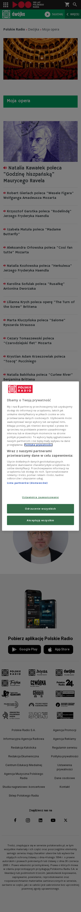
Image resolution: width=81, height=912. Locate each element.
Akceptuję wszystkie (40, 520)
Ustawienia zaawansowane (40, 497)
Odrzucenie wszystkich (40, 508)
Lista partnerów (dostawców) (27, 483)
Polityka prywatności (38, 444)
